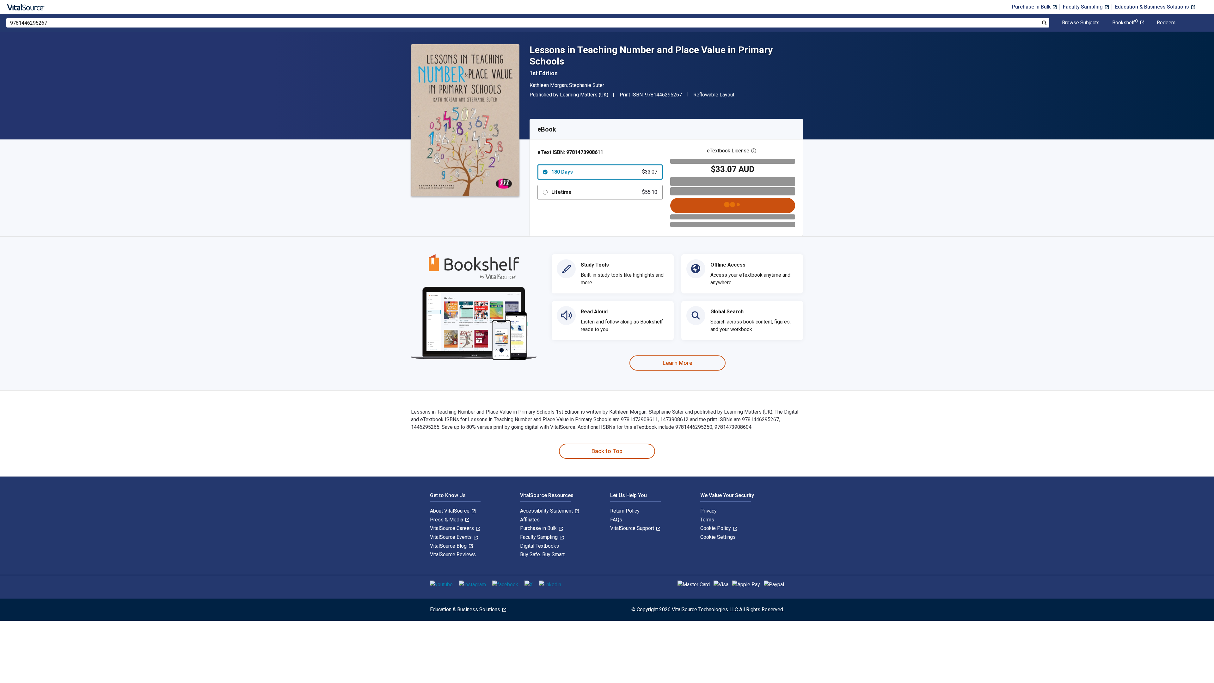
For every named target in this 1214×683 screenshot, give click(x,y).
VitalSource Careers (452, 528)
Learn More (677, 363)
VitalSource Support (632, 528)
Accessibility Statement (547, 511)
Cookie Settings (718, 537)
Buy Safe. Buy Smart (542, 554)
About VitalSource (450, 511)
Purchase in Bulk (1032, 7)
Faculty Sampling (1083, 7)
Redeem (1166, 22)
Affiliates (530, 520)
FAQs (616, 520)
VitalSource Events (451, 537)
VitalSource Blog (449, 546)
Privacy (708, 511)
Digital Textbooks (539, 546)
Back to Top (607, 451)
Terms (707, 520)
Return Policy (625, 511)
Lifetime (604, 192)
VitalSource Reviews (453, 554)
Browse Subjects (1081, 22)
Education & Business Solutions (1152, 7)
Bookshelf (1125, 22)
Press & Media (447, 520)
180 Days (604, 172)
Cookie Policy (716, 528)
